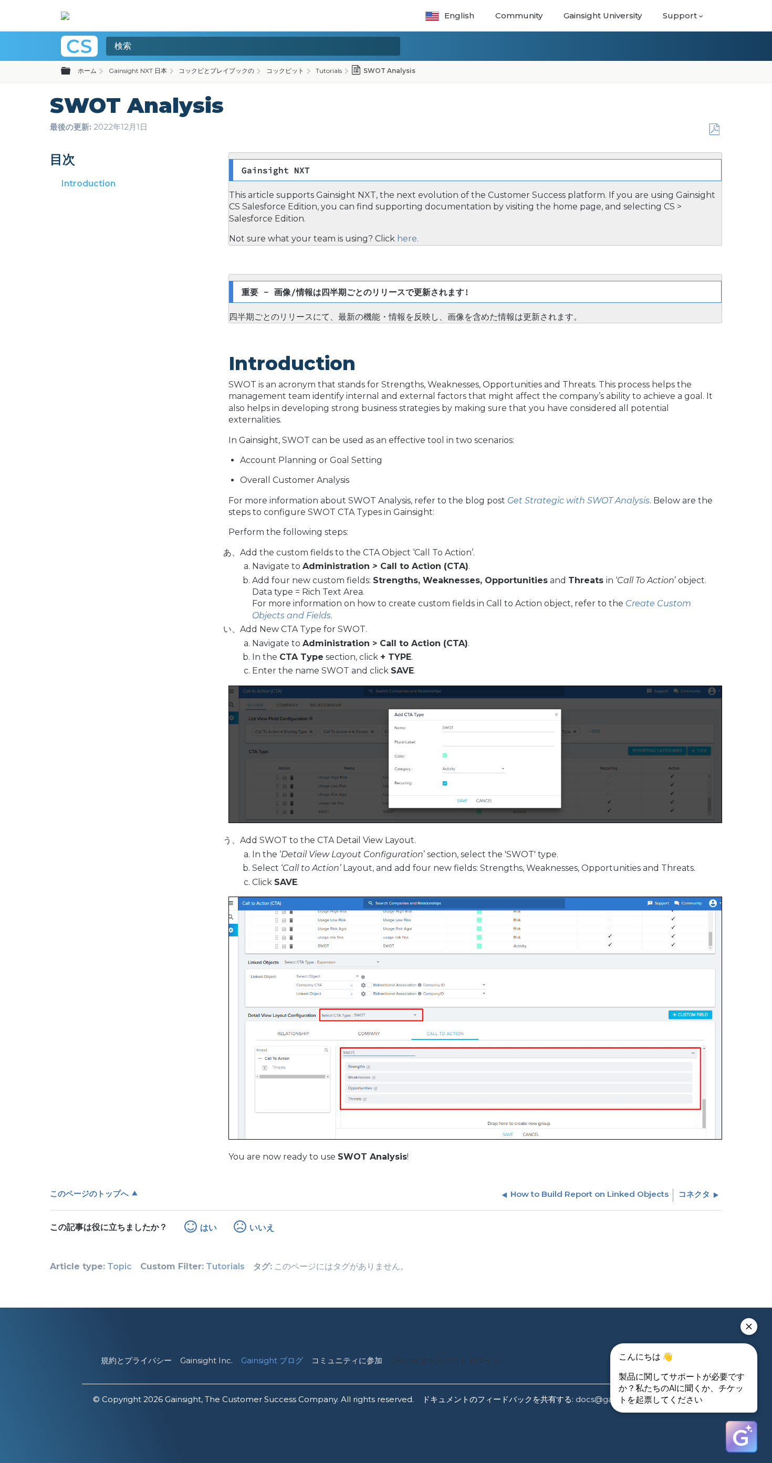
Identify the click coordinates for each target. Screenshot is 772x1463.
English (459, 15)
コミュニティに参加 (346, 1360)
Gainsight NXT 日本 (138, 71)
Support (680, 15)
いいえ (262, 1228)
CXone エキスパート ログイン (445, 1360)
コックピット (285, 71)
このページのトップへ (89, 1193)
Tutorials (329, 71)
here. (407, 239)
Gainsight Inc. (206, 1360)
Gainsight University (603, 15)
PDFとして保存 (713, 129)
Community (519, 15)
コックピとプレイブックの (216, 71)
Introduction (88, 183)
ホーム (87, 71)
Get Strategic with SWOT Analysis (578, 501)
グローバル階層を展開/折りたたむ (72, 71)
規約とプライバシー (136, 1360)
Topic (119, 1266)
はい (208, 1228)
